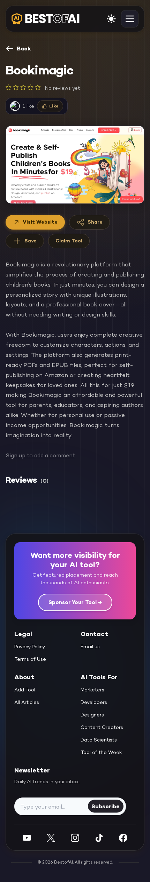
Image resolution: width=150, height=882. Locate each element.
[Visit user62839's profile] (15, 106)
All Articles (26, 702)
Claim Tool (68, 241)
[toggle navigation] (129, 18)
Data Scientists (99, 740)
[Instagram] (75, 837)
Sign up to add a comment (40, 455)
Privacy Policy (29, 646)
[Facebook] (123, 837)
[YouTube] (27, 837)
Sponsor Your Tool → (75, 602)
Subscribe (105, 806)
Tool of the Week (101, 752)
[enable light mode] (111, 18)
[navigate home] (46, 18)
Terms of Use (30, 659)
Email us (90, 646)
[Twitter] (51, 837)
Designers (92, 715)
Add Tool (24, 690)
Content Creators (102, 727)
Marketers (92, 690)
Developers (94, 702)
